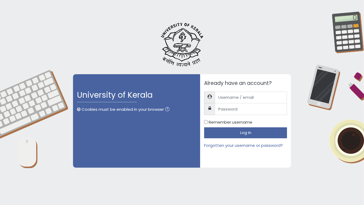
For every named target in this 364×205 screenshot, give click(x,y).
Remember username (230, 122)
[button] (168, 110)
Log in (245, 132)
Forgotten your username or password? (243, 145)
